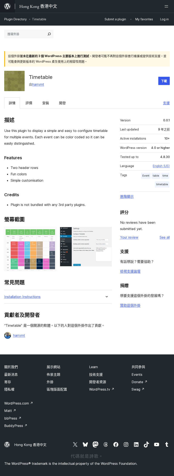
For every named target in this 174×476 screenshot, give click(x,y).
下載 (164, 81)
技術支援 (96, 374)
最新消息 (11, 374)
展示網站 (53, 367)
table (156, 175)
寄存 (7, 382)
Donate (139, 382)
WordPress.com (18, 403)
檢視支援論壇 (130, 271)
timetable (162, 184)
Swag (138, 389)
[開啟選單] (167, 6)
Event (145, 175)
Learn (93, 367)
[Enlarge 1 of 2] (51, 232)
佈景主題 (53, 374)
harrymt (38, 84)
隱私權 (9, 389)
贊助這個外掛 (130, 305)
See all (165, 237)
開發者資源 (97, 382)
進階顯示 (127, 196)
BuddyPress (15, 426)
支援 (166, 103)
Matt (10, 411)
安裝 (45, 103)
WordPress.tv (101, 389)
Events (137, 374)
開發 (62, 103)
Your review (129, 237)
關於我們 (11, 367)
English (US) (161, 166)
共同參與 (138, 367)
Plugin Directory (15, 19)
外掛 (50, 382)
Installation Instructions (22, 297)
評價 (28, 103)
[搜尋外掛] (49, 34)
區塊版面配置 (57, 389)
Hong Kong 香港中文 (30, 445)
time (165, 175)
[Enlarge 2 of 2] (106, 232)
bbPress (12, 418)
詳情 (12, 103)
